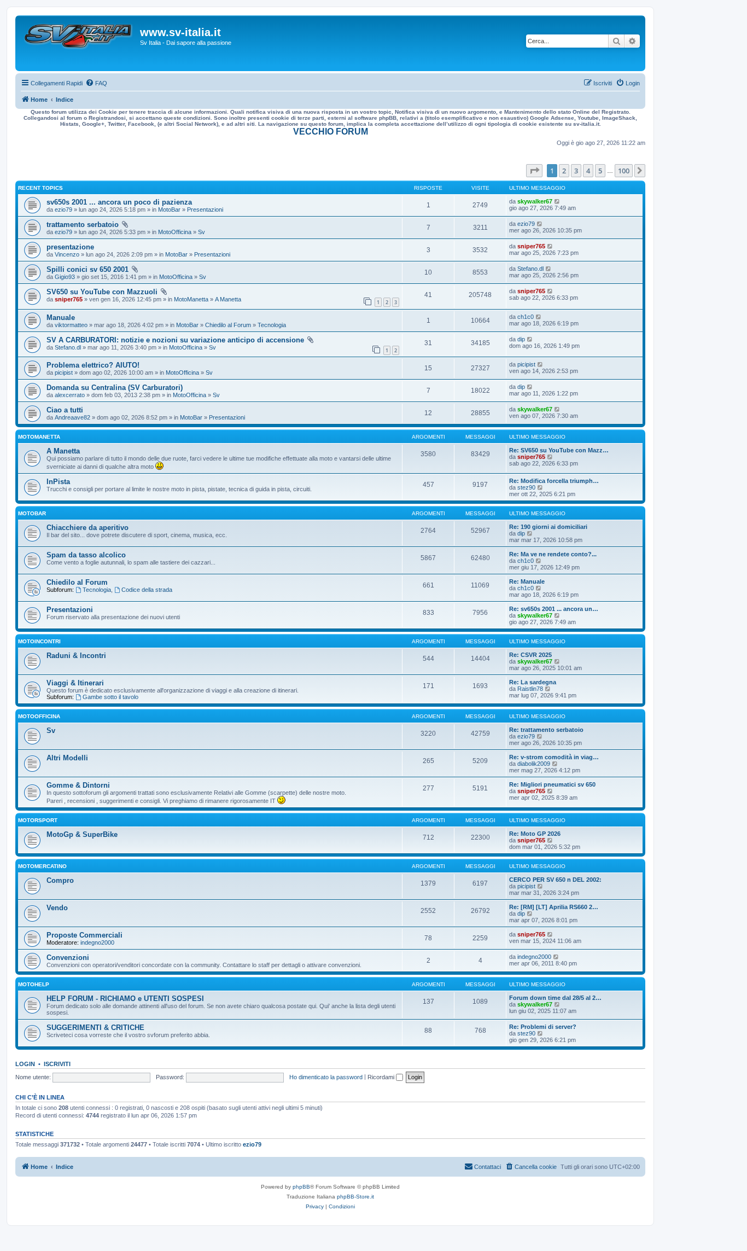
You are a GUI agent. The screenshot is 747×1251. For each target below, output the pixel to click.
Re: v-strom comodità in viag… (554, 757)
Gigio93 (65, 277)
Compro (60, 880)
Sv (201, 232)
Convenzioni (67, 957)
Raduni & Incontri (76, 655)
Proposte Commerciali (84, 935)
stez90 (526, 487)
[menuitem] (96, 83)
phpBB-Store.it (355, 1197)
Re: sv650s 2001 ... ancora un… (553, 609)
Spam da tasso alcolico (86, 555)
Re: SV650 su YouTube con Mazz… (559, 450)
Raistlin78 (530, 688)
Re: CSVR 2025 (530, 654)
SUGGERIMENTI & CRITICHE (95, 1027)
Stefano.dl (530, 268)
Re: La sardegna (532, 682)
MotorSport (37, 820)
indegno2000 (97, 942)
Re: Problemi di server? (542, 1026)
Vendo (57, 908)
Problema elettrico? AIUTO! (92, 365)
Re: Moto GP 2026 (535, 833)
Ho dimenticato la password (326, 1077)
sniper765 (531, 246)
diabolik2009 (533, 763)
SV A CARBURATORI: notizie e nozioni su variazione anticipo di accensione (175, 340)
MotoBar (169, 209)
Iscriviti (57, 1064)
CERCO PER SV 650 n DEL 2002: (555, 879)
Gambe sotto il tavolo (110, 697)
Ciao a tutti (64, 410)
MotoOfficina (174, 232)
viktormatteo (71, 325)
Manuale (60, 317)
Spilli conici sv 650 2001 (87, 269)
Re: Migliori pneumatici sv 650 (552, 784)
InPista (58, 482)
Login (25, 1064)
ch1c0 (525, 316)
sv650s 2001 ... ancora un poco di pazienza (119, 202)
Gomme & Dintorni (78, 785)
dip (521, 339)
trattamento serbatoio (82, 224)
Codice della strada (146, 589)
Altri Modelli (67, 758)
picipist (64, 372)
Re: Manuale (527, 581)
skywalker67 (534, 201)
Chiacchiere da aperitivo (87, 527)
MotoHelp (33, 984)
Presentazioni (205, 209)
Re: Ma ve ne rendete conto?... (553, 554)
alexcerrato (70, 395)
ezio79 (63, 209)
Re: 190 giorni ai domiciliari (548, 526)
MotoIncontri (39, 641)
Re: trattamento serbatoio (546, 729)
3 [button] (576, 171)
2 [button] (564, 171)
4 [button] (588, 171)
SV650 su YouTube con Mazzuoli (101, 292)
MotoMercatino (42, 866)
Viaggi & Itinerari (75, 683)
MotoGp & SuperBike (82, 834)
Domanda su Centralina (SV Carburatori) (114, 387)
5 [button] (600, 171)
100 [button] (623, 171)
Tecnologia (272, 325)
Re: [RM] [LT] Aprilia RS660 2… (553, 907)
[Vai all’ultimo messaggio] (557, 201)
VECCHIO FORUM (330, 131)
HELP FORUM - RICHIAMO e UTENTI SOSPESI (125, 998)
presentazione (70, 247)
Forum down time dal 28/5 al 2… (555, 997)
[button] (534, 170)
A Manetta (228, 299)
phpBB (301, 1187)
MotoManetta (191, 299)
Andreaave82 (72, 417)
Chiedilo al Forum (228, 325)
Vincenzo (67, 254)
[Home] (79, 43)
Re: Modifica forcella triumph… (554, 481)
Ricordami (381, 1077)
